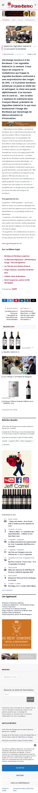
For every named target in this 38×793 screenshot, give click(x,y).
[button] (35, 745)
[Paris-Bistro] (20, 5)
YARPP (14, 289)
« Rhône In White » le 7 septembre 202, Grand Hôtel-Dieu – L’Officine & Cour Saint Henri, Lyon (21, 534)
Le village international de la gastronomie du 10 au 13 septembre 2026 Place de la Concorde (22, 544)
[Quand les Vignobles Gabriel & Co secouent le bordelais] (19, 34)
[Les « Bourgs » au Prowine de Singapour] (19, 365)
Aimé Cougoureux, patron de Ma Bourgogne (17, 614)
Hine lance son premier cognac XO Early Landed (17, 437)
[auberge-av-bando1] (19, 16)
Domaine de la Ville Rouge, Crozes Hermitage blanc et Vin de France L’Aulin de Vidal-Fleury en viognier (18, 433)
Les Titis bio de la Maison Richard (17, 266)
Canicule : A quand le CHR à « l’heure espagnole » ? (18, 441)
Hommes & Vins (31, 54)
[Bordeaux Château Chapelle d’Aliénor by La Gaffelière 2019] (19, 390)
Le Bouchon (5, 445)
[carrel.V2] (16, 509)
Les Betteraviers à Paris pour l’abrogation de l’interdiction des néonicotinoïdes (11, 315)
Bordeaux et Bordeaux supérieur (17, 256)
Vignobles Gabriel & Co (11, 352)
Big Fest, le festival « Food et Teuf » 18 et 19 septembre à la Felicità (22, 563)
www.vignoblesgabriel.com (12, 243)
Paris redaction (8, 54)
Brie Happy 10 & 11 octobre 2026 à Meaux (22, 586)
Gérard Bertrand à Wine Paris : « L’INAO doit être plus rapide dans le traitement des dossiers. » (27, 315)
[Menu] (3, 5)
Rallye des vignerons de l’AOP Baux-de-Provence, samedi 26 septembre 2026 (21, 571)
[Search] (35, 5)
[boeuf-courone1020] (16, 648)
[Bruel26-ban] (19, 656)
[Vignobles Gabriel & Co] (19, 340)
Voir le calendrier (7, 590)
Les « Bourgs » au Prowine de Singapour (17, 377)
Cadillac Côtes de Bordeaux (14, 276)
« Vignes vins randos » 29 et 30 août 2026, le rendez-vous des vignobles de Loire (21, 523)
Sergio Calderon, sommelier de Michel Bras (17, 611)
